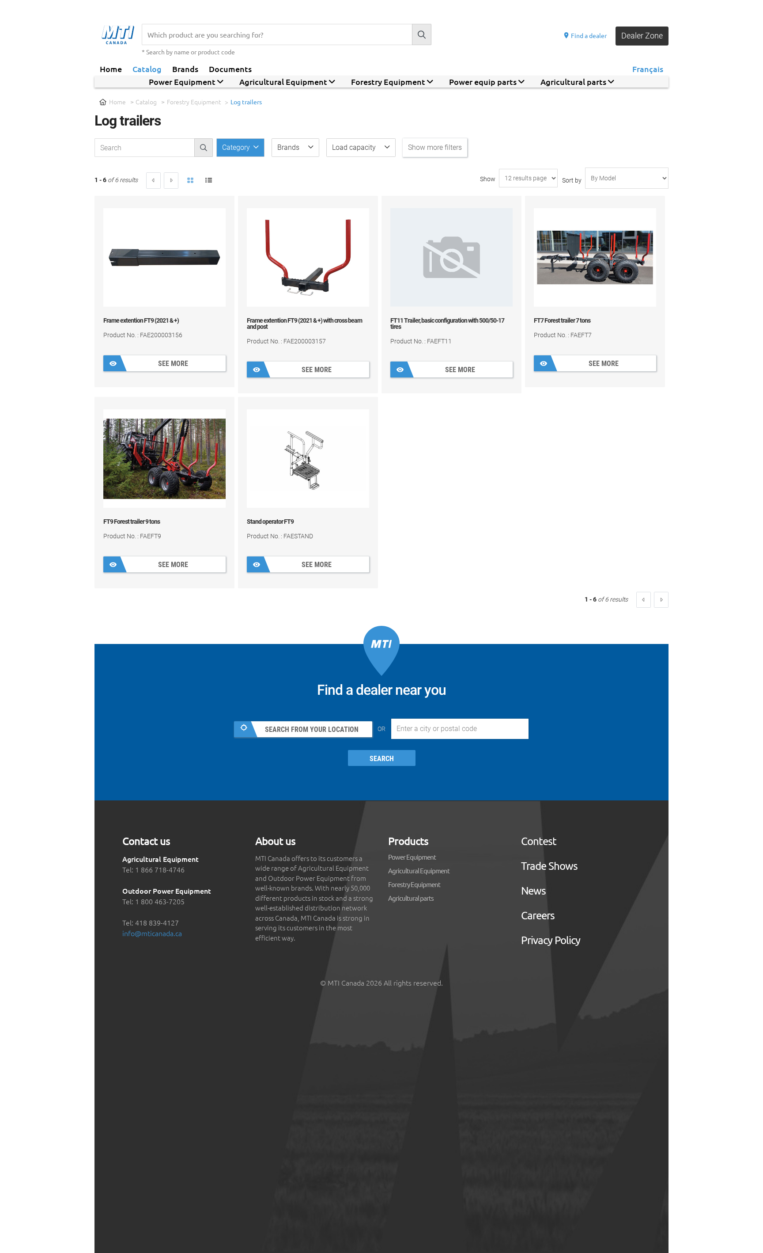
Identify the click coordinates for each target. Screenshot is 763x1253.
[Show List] (209, 180)
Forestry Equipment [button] (389, 81)
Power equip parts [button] (483, 81)
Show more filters (435, 147)
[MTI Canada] (122, 35)
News (533, 890)
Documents (230, 68)
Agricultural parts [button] (574, 81)
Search (382, 758)
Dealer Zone (642, 35)
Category (237, 147)
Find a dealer (588, 35)
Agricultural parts (411, 898)
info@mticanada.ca (152, 933)
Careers (538, 915)
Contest (538, 841)
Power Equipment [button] (183, 81)
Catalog (147, 68)
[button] (295, 147)
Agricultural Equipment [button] (284, 81)
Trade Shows (549, 866)
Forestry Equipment (194, 101)
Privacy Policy (550, 940)
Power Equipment (412, 856)
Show (487, 179)
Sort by (572, 180)
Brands (185, 68)
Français (647, 68)
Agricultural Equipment (418, 870)
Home (111, 68)
